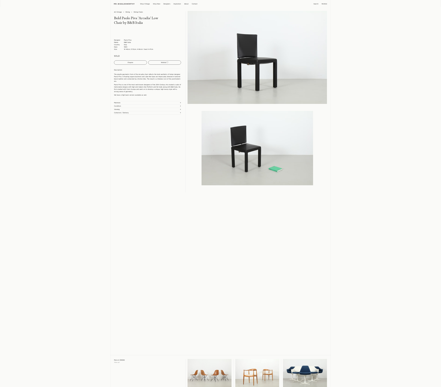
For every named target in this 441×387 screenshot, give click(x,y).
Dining (128, 12)
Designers (166, 4)
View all (117, 362)
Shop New (156, 4)
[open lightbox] (257, 57)
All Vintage (118, 12)
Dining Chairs (138, 12)
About (186, 4)
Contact (195, 4)
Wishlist (324, 4)
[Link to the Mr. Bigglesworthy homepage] (124, 4)
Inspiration (177, 4)
